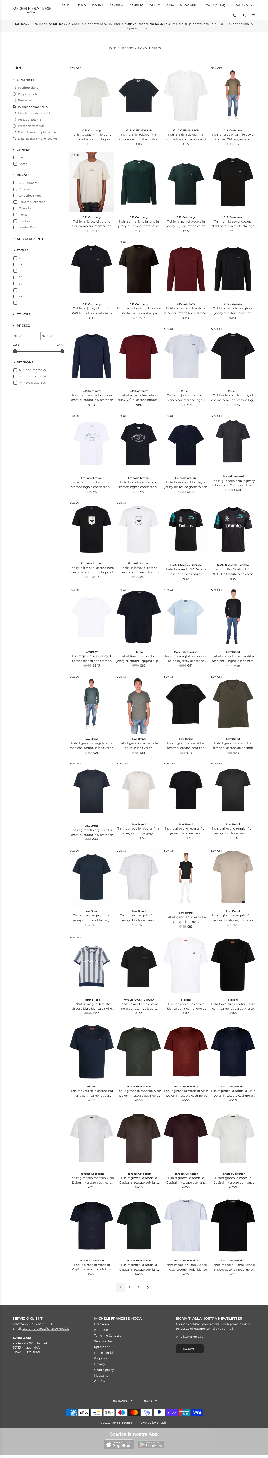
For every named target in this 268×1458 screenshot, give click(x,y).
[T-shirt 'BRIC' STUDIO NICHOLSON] (138, 95)
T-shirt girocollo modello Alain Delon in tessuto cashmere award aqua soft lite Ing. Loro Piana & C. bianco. (91, 1180)
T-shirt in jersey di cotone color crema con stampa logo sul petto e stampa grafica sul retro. (91, 224)
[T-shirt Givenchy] (91, 617)
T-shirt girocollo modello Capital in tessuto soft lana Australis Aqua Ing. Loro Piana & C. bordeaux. (186, 1180)
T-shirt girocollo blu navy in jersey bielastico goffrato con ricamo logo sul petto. (186, 484)
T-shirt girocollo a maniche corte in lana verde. (138, 745)
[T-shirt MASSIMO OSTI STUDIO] (138, 965)
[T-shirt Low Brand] (232, 617)
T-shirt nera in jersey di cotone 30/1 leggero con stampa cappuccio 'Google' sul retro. (139, 310)
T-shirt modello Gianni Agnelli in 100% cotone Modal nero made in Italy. (233, 1267)
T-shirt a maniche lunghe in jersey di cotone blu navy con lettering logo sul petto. (91, 397)
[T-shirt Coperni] (185, 356)
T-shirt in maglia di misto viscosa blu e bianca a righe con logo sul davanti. (92, 1006)
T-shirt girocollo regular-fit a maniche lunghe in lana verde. (92, 745)
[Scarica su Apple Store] (119, 1444)
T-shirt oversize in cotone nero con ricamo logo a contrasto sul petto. (233, 1006)
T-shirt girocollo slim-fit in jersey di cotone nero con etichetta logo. (186, 745)
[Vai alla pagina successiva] (147, 1287)
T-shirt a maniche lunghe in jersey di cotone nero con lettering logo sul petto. (233, 310)
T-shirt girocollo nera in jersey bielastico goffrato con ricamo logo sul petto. (233, 483)
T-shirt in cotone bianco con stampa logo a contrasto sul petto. (91, 484)
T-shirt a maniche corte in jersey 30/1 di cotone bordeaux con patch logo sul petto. (139, 397)
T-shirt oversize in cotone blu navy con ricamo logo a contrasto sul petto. (92, 1093)
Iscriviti (189, 1349)
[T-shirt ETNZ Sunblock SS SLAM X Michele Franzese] (232, 530)
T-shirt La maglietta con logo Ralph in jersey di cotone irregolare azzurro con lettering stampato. (186, 658)
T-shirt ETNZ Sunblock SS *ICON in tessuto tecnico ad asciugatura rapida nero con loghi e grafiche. (233, 571)
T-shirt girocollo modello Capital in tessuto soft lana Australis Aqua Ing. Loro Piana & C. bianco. (233, 1180)
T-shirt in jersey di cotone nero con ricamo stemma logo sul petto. (91, 570)
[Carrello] (253, 15)
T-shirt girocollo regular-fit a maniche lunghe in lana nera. (233, 658)
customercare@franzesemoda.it (45, 1329)
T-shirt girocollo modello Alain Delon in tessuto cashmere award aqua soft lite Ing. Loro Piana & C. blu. (233, 1093)
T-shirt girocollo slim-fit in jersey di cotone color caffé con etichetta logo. (233, 745)
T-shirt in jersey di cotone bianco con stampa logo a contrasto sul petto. (186, 398)
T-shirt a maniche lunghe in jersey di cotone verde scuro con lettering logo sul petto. (138, 224)
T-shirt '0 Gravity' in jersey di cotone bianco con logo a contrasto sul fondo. (91, 137)
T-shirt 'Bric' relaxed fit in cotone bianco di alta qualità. (186, 137)
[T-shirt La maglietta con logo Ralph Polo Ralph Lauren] (185, 617)
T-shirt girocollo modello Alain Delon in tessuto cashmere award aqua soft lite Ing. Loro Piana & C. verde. (138, 1093)
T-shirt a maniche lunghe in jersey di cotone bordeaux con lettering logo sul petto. (186, 310)
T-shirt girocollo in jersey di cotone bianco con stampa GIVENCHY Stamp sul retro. (92, 658)
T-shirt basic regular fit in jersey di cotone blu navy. (91, 918)
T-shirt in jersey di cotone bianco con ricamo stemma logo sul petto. (139, 570)
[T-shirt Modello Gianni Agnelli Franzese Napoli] (185, 1225)
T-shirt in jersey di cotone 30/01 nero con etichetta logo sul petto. (232, 224)
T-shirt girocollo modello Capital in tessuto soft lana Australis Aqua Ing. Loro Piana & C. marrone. (139, 1180)
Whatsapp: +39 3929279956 (33, 1324)
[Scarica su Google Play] (151, 1444)
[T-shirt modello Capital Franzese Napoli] (138, 1139)
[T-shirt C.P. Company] (232, 95)
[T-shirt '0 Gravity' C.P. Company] (91, 95)
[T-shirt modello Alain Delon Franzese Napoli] (138, 1052)
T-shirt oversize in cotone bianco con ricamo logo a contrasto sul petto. (186, 1006)
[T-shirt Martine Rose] (91, 965)
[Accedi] (244, 15)
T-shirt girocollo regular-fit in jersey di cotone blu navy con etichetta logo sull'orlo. (91, 832)
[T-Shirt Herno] (138, 617)
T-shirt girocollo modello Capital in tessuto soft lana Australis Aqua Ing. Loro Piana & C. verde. (139, 1267)
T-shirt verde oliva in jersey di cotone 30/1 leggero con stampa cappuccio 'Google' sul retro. (233, 137)
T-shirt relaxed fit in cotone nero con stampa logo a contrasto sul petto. (138, 1006)
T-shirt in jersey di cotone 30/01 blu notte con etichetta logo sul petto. (92, 310)
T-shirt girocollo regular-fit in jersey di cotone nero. (186, 831)
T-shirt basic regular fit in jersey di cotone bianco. (138, 918)
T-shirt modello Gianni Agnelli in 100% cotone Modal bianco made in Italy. (186, 1267)
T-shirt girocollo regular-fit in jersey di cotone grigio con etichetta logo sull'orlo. (233, 918)
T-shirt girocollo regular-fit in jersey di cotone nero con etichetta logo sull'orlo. (233, 831)
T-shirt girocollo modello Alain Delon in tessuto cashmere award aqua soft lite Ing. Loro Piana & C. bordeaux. (186, 1093)
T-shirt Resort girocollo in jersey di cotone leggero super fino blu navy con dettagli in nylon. (138, 658)
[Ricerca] (235, 15)
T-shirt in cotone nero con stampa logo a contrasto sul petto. (138, 484)
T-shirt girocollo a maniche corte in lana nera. (186, 919)
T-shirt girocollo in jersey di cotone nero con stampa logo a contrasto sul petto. (233, 398)
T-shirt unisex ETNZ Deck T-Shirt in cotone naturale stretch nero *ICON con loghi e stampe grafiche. (186, 571)
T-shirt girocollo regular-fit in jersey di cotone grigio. (138, 831)
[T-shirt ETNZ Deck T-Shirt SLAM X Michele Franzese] (185, 530)
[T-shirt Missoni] (185, 965)
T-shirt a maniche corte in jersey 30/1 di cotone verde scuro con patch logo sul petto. (185, 224)
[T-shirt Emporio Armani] (91, 443)
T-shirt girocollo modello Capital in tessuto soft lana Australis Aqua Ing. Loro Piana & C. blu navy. (91, 1267)
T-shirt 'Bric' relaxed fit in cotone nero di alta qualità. (138, 137)
